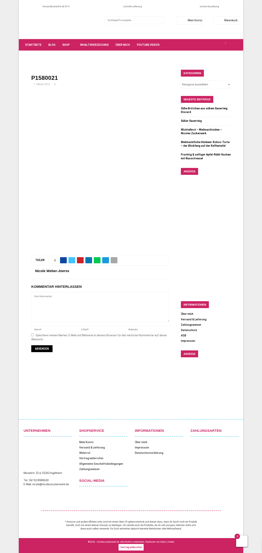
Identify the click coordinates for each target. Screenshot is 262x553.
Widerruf (84, 452)
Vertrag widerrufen (91, 458)
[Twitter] (208, 45)
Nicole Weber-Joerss (52, 271)
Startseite (33, 44)
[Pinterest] (217, 45)
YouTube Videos (148, 44)
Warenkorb (231, 20)
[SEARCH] (160, 20)
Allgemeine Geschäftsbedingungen (101, 463)
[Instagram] (213, 45)
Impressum (188, 340)
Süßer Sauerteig (191, 120)
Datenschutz (189, 330)
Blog (51, 44)
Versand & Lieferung (193, 319)
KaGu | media (167, 542)
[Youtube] (221, 45)
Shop (66, 44)
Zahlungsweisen (191, 324)
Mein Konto (195, 20)
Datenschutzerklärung (149, 452)
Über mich (122, 44)
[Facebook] (204, 45)
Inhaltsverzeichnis (94, 44)
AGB (183, 335)
